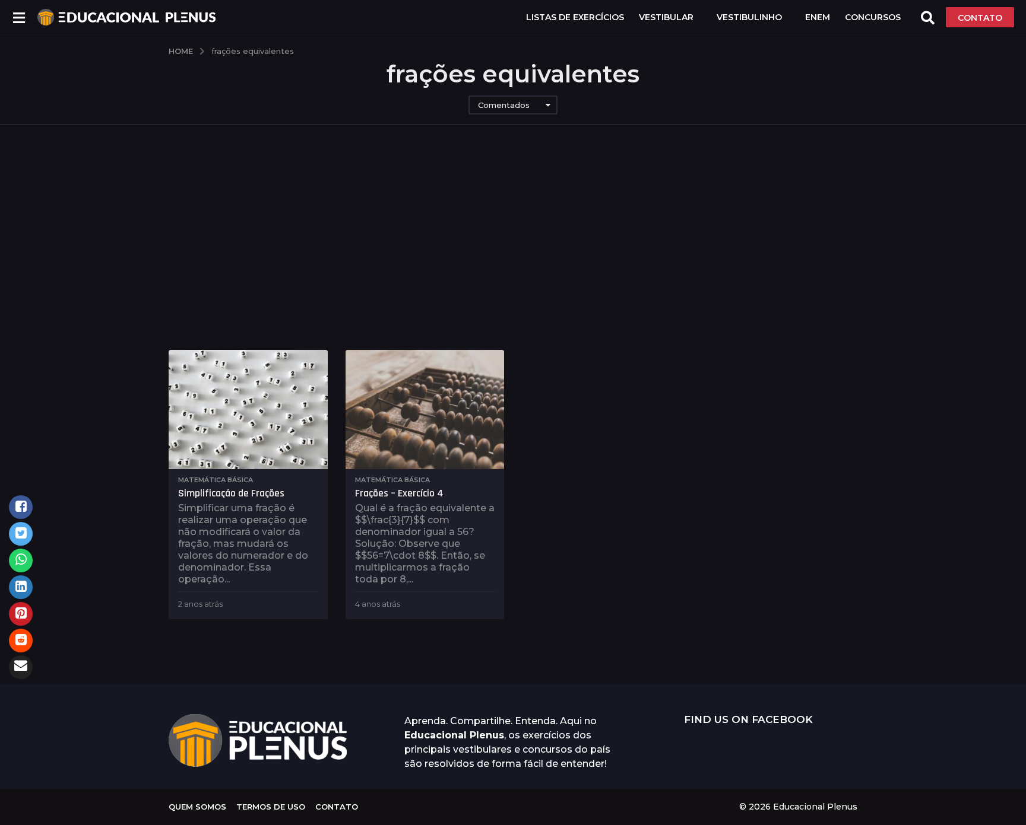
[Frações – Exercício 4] (425, 409)
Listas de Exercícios (575, 17)
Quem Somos (197, 806)
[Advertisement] (513, 237)
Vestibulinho (749, 17)
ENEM (817, 17)
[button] (19, 17)
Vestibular (666, 17)
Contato (336, 806)
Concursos (873, 17)
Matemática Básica (215, 479)
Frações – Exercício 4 (399, 493)
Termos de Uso (270, 806)
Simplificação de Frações (231, 493)
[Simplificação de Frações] (248, 409)
